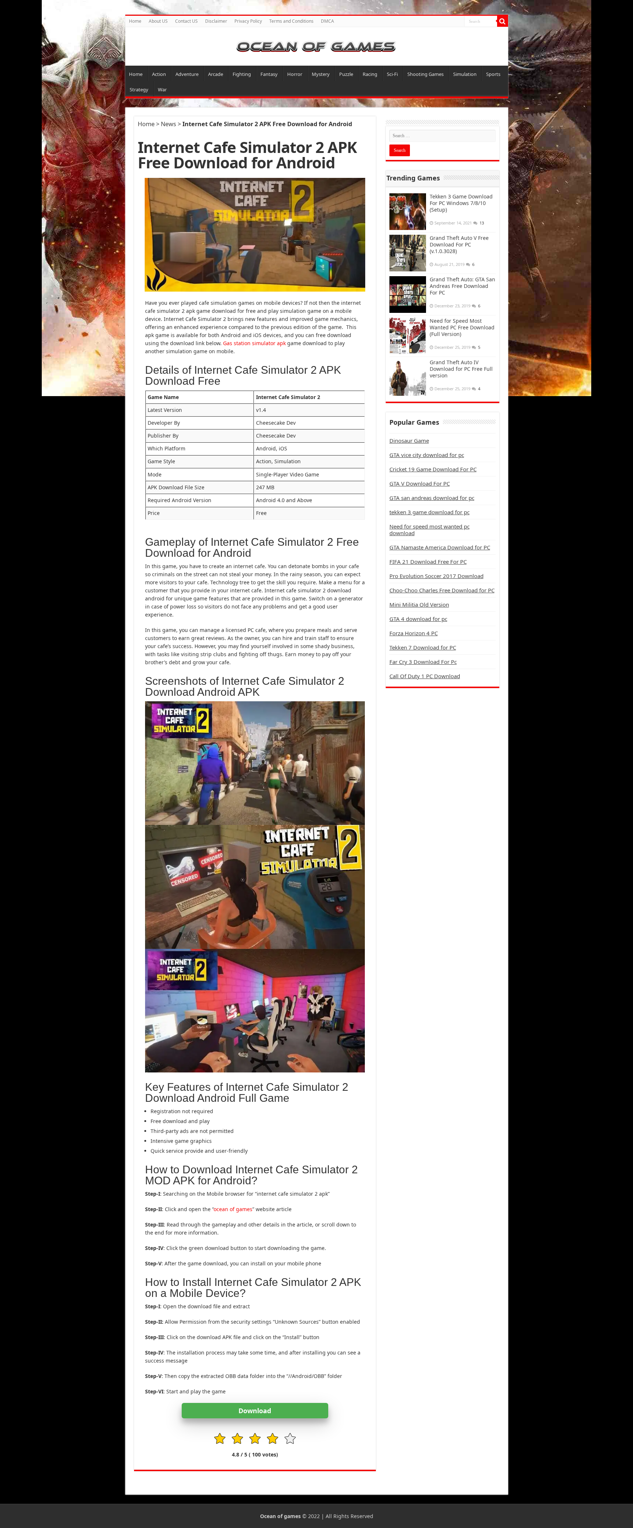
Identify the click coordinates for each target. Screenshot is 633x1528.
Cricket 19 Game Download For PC (433, 469)
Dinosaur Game (409, 440)
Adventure (187, 74)
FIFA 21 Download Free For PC (428, 561)
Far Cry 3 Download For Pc (423, 661)
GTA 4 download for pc (418, 618)
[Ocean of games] (317, 46)
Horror (294, 74)
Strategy (139, 89)
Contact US (186, 21)
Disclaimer (216, 21)
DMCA (327, 21)
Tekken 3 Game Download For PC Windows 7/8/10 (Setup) (461, 203)
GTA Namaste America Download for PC (439, 547)
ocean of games (233, 1209)
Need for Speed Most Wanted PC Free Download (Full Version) (462, 327)
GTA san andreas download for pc (431, 497)
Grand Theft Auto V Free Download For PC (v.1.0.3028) (459, 244)
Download (254, 1410)
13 (482, 223)
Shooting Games (425, 74)
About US (158, 21)
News (168, 124)
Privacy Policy (248, 21)
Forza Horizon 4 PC (413, 633)
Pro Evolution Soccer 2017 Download (436, 576)
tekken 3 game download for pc (429, 512)
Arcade (215, 74)
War (162, 89)
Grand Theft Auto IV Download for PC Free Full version (461, 369)
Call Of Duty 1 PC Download (424, 676)
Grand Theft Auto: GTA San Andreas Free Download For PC (462, 286)
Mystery (321, 74)
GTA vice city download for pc (426, 454)
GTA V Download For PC (419, 483)
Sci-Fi (392, 74)
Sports (493, 74)
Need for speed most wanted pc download (429, 530)
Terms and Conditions (291, 21)
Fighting (242, 74)
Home (135, 21)
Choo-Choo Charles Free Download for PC (442, 590)
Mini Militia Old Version (419, 604)
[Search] (502, 21)
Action (159, 74)
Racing (370, 74)
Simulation (465, 74)
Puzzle (346, 74)
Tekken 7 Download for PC (422, 647)
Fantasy (269, 74)
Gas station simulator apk (254, 343)
